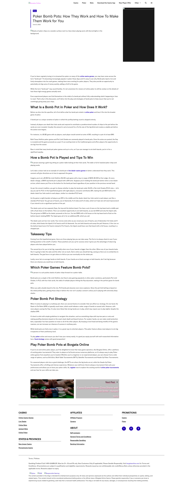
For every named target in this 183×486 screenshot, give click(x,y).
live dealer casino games (77, 171)
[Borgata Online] (38, 3)
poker (38, 336)
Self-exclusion (75, 433)
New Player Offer (125, 3)
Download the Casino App (106, 3)
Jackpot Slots (23, 429)
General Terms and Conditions (80, 437)
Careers (73, 421)
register (73, 367)
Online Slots (23, 425)
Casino (75, 3)
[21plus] (32, 473)
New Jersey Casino (25, 444)
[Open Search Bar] (146, 3)
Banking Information (77, 444)
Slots (92, 3)
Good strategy (39, 339)
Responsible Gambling (78, 440)
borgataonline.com (132, 463)
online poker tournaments (110, 367)
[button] (151, 3)
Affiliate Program (76, 418)
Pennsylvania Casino (26, 448)
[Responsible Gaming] (51, 473)
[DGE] (40, 473)
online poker (89, 112)
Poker (84, 3)
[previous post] (52, 388)
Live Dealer (22, 421)
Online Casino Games (26, 418)
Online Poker (23, 433)
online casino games (87, 76)
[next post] (97, 388)
